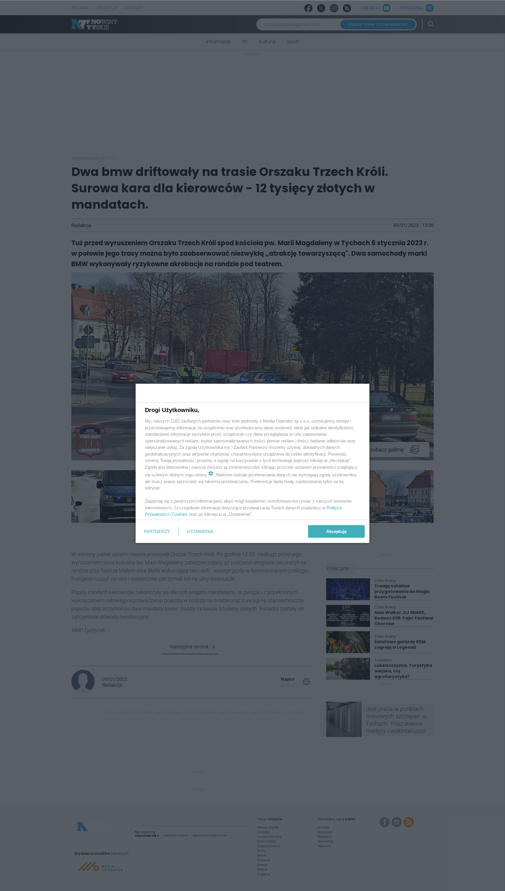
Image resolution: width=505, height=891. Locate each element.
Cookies (180, 514)
